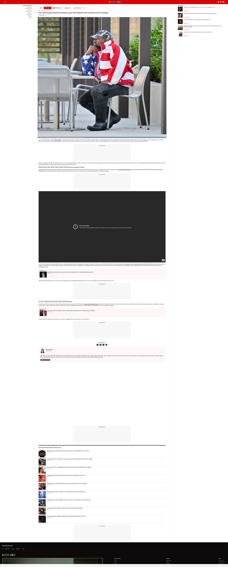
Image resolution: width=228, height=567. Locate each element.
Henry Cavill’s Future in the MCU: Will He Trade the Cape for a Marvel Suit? (197, 32)
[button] (165, 137)
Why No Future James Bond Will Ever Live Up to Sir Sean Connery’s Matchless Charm (199, 7)
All (41, 8)
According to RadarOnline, (124, 169)
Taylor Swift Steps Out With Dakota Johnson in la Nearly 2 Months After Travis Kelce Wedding (67, 483)
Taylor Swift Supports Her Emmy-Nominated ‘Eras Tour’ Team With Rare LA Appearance (66, 475)
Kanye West (58, 139)
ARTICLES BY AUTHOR (45, 359)
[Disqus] (102, 409)
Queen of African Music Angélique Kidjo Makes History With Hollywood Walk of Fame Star (66, 516)
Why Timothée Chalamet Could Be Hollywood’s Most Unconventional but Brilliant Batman (200, 13)
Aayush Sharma (186, 29)
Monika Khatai (186, 23)
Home (5, 2)
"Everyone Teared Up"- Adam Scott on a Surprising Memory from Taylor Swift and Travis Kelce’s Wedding (69, 459)
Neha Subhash (42, 15)
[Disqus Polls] (102, 378)
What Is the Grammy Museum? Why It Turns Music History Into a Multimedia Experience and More (68, 450)
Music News (44, 10)
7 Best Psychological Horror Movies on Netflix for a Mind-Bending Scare (197, 19)
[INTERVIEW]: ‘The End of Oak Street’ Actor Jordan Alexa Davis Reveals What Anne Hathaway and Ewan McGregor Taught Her (203, 26)
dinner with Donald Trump (91, 304)
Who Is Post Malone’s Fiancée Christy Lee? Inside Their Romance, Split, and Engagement (66, 491)
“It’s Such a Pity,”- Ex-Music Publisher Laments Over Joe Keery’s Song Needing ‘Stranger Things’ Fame (69, 499)
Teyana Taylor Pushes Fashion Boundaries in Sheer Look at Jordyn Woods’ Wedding (65, 508)
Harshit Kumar (186, 17)
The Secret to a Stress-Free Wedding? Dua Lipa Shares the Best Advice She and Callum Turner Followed (69, 467)
